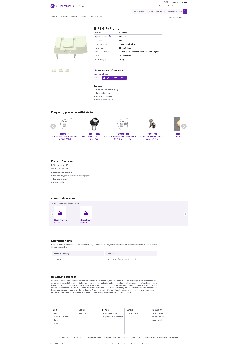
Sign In (171, 17)
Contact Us (183, 6)
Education (56, 320)
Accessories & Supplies (61, 317)
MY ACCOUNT (158, 310)
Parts (55, 313)
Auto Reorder (119, 70)
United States (174, 2)
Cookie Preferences (94, 337)
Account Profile (157, 313)
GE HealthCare (64, 337)
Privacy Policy (78, 337)
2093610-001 (66, 133)
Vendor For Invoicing (102, 52)
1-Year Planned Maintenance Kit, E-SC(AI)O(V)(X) (65, 137)
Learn (83, 16)
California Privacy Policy (132, 337)
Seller (97, 55)
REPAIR (105, 310)
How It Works (172, 6)
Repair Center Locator (110, 313)
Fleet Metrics (95, 16)
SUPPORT (82, 310)
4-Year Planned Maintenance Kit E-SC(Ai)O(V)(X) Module (122, 137)
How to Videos (132, 313)
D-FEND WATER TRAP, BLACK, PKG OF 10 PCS (94, 137)
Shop (54, 16)
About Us (161, 6)
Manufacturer (100, 48)
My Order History (158, 317)
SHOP (55, 310)
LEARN (130, 310)
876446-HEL (94, 133)
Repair (74, 16)
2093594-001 (123, 133)
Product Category (101, 44)
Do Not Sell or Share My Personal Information (161, 337)
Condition (98, 40)
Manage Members (158, 320)
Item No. (98, 32)
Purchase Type (100, 59)
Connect (64, 16)
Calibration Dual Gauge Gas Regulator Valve (151, 137)
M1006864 (152, 133)
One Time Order (103, 70)
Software (56, 323)
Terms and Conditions (112, 337)
